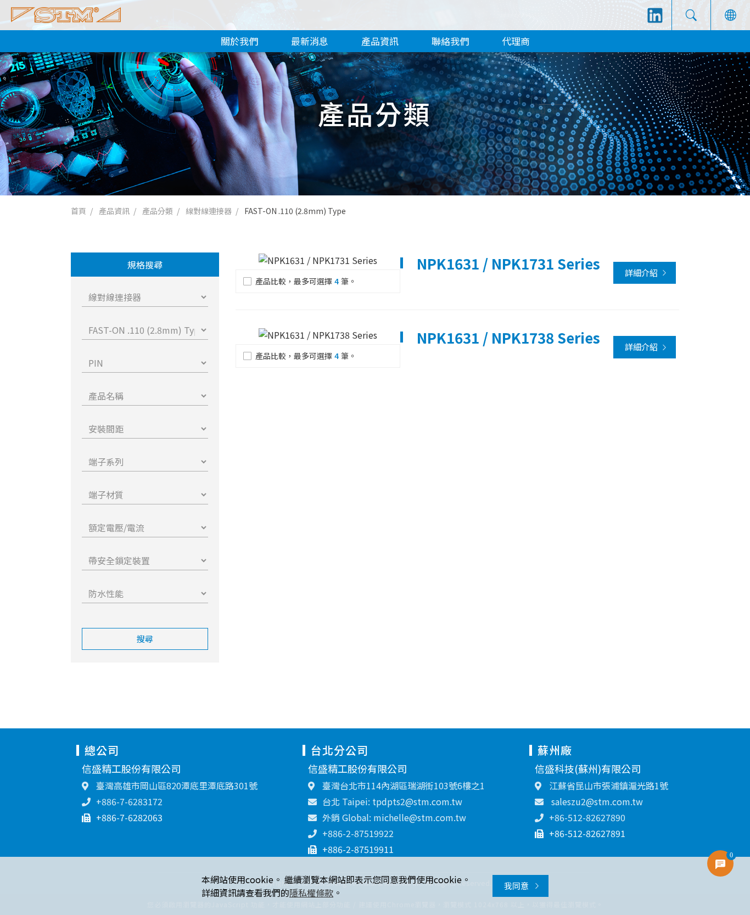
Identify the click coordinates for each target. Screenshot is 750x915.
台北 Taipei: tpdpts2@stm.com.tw (392, 801)
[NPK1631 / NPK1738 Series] (318, 334)
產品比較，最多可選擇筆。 (305, 281)
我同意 (517, 885)
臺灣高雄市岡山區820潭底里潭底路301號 (176, 785)
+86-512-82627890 (587, 817)
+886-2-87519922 (358, 833)
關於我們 (239, 41)
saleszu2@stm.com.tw (596, 801)
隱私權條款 (311, 892)
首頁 (78, 210)
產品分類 (157, 210)
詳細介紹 (641, 272)
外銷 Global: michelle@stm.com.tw (394, 817)
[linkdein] (655, 15)
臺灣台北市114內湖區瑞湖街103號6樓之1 (402, 785)
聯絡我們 (450, 41)
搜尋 (145, 638)
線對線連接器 (209, 210)
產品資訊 (380, 41)
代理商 (516, 41)
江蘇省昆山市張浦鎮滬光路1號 (607, 785)
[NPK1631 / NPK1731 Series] (318, 259)
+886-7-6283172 (129, 801)
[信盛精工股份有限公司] (66, 15)
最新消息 (309, 41)
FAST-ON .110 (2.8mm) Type (295, 210)
